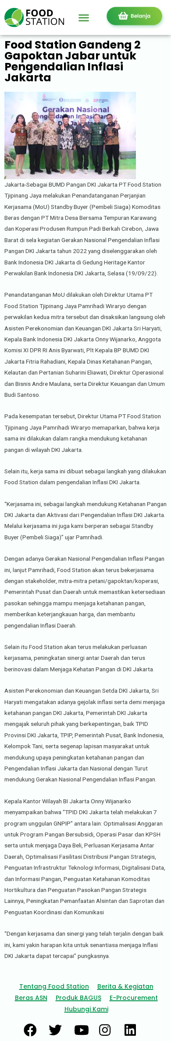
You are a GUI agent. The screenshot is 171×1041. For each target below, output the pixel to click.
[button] (84, 17)
